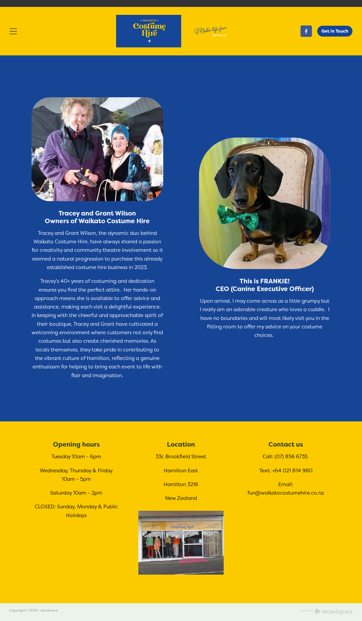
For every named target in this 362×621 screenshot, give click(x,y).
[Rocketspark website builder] (325, 612)
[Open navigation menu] (52, 31)
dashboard (49, 610)
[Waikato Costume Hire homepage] (181, 31)
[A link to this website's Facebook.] (306, 31)
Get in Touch (334, 31)
